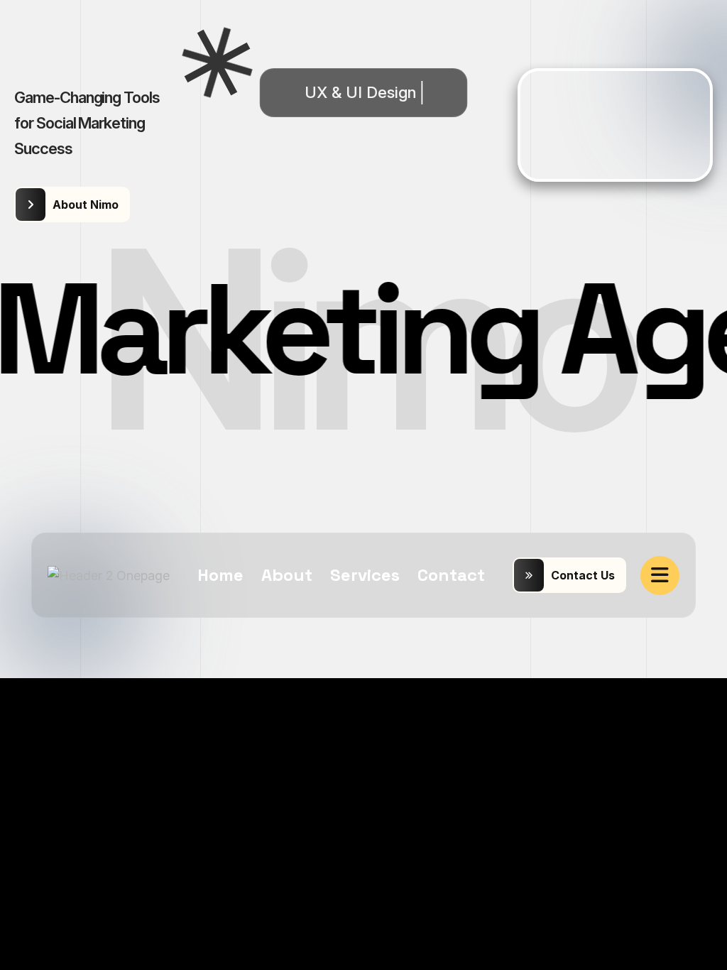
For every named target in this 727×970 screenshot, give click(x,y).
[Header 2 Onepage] (109, 575)
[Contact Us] (569, 575)
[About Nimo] (72, 204)
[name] (659, 575)
